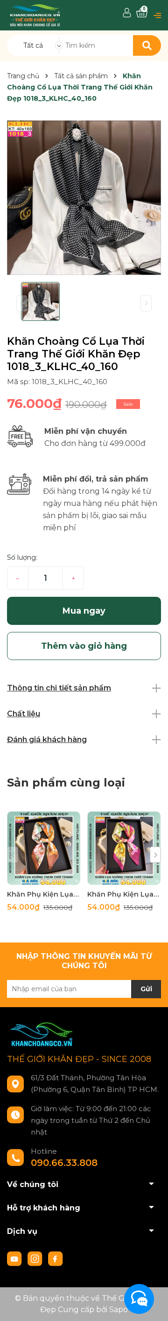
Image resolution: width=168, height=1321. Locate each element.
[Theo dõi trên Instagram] (36, 1258)
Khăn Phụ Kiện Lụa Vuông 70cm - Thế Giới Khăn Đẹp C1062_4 (43, 894)
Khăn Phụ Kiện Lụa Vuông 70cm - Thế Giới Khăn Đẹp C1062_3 (124, 894)
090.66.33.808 (64, 1162)
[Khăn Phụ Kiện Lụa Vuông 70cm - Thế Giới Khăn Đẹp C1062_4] (43, 848)
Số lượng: (22, 557)
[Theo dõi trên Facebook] (55, 1258)
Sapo (118, 1309)
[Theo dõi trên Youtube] (15, 1258)
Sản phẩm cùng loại (66, 782)
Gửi (146, 989)
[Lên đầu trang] (152, 1305)
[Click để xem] (84, 197)
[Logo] (35, 14)
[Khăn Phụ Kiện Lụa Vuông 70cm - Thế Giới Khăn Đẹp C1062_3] (124, 848)
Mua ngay (84, 611)
